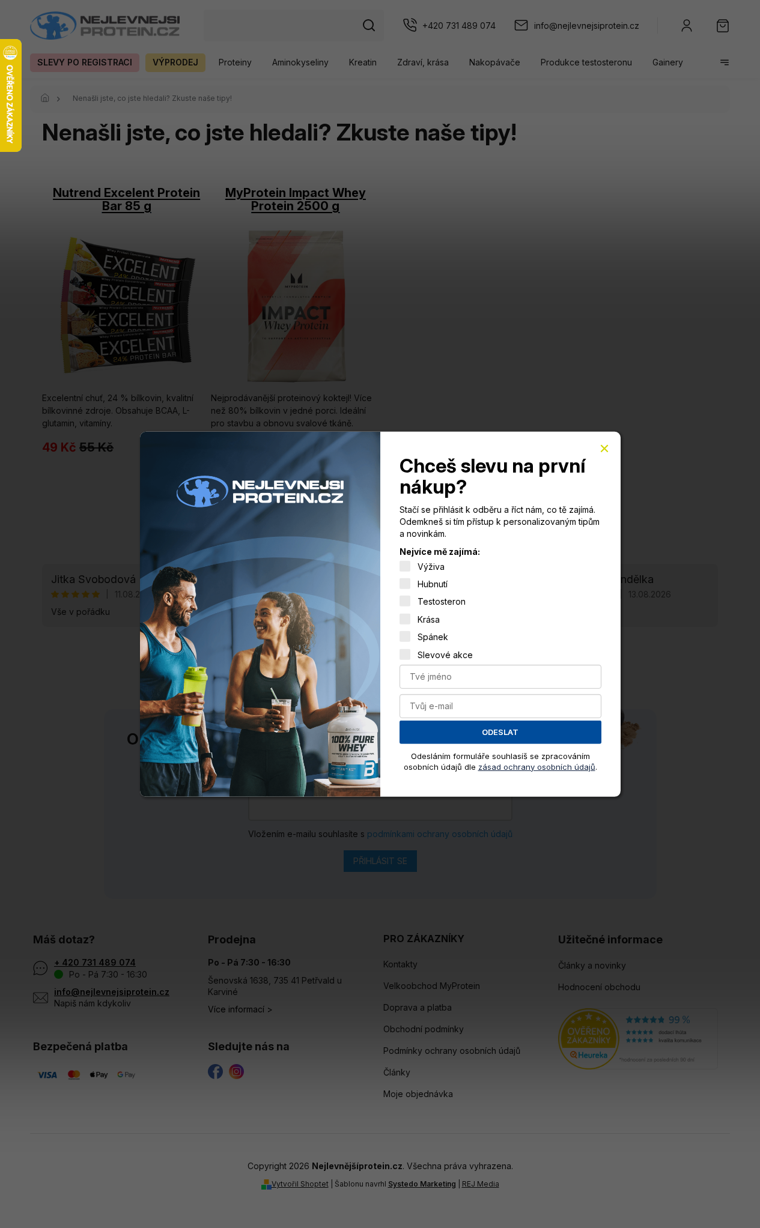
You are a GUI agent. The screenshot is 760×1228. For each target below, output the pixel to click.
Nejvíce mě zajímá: (440, 551)
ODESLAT (500, 732)
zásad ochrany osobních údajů (536, 766)
